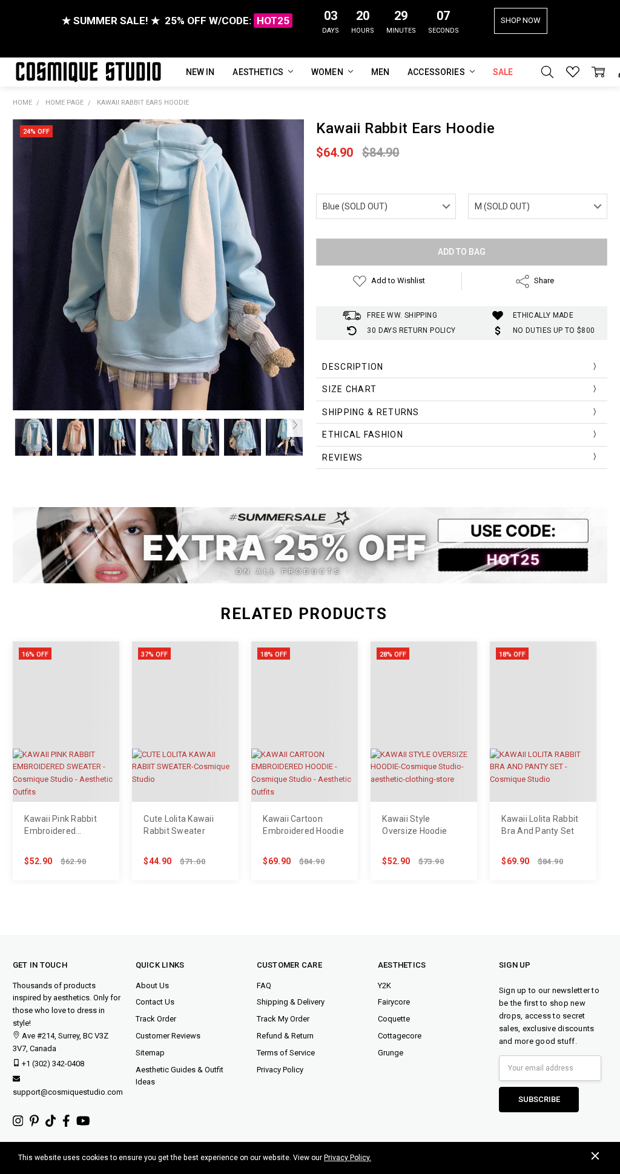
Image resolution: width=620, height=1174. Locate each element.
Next (295, 425)
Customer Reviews (168, 1035)
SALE (503, 72)
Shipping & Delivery (291, 1001)
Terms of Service (286, 1052)
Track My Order (283, 1018)
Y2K (384, 985)
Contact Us (155, 1001)
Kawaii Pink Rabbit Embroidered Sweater (60, 825)
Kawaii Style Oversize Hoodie (414, 825)
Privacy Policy (280, 1069)
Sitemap (150, 1052)
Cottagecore (399, 1035)
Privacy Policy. (347, 1157)
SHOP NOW (521, 20)
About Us (152, 985)
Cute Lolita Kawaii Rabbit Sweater (178, 825)
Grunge (390, 1052)
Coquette (394, 1018)
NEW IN (200, 72)
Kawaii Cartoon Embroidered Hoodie (303, 825)
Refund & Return (285, 1035)
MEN (380, 72)
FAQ (264, 985)
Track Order (156, 1018)
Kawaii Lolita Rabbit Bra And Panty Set (539, 825)
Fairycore (394, 1001)
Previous (21, 425)
